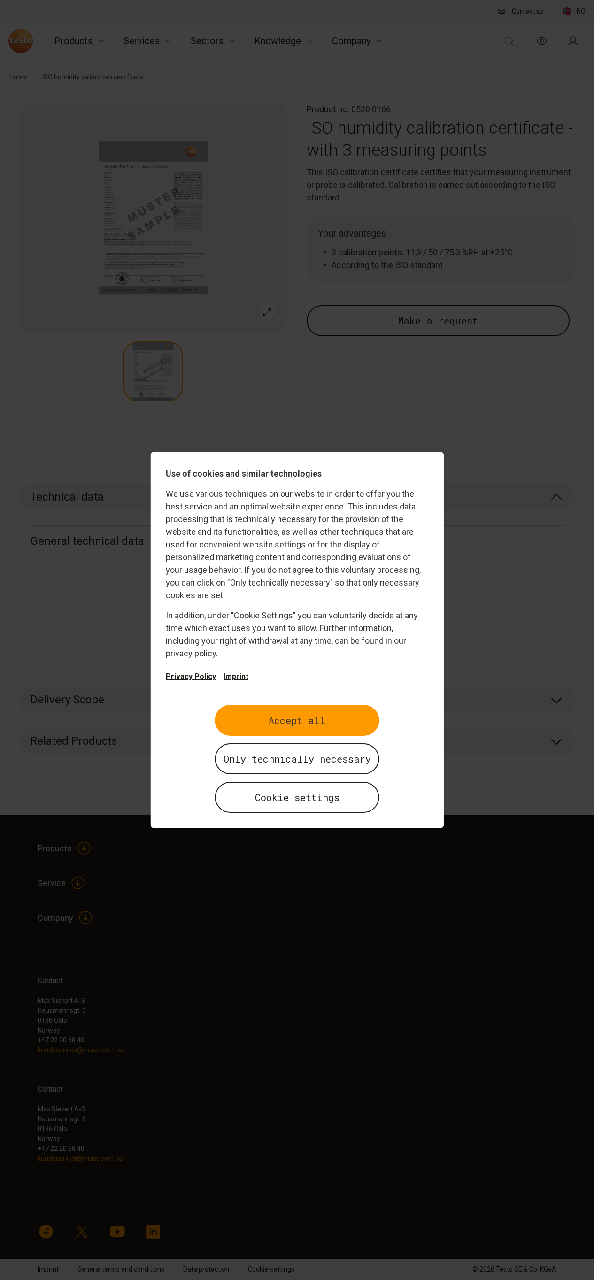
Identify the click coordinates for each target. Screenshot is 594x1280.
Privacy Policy (191, 676)
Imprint (236, 676)
